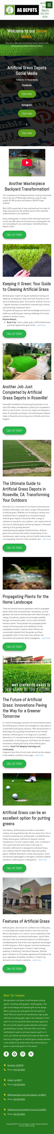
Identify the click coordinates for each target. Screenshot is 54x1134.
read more (41, 325)
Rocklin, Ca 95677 (15, 1080)
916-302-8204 (19, 1069)
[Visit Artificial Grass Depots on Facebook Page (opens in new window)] (6, 1054)
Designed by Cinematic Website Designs (33, 1125)
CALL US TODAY (14, 234)
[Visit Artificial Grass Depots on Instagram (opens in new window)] (22, 1054)
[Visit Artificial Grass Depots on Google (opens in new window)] (14, 1054)
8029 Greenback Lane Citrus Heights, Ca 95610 (27, 1095)
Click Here (27, 94)
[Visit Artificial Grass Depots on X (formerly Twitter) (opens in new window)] (31, 1054)
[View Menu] (49, 5)
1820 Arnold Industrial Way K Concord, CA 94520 (27, 1109)
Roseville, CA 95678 (15, 1065)
